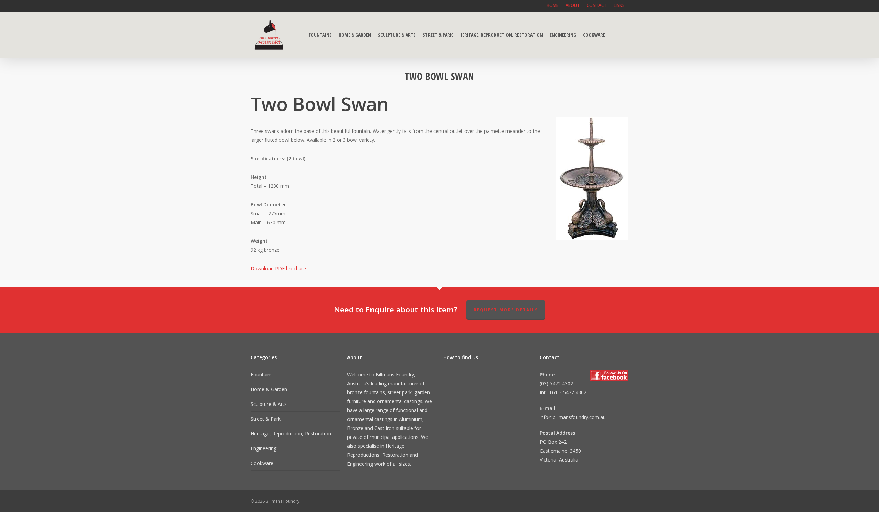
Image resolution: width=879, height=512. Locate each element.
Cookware (262, 463)
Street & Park (266, 419)
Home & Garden (269, 389)
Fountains (262, 374)
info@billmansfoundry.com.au (573, 417)
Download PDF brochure (278, 268)
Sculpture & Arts (269, 404)
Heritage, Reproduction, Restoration (291, 433)
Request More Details (505, 310)
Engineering (263, 448)
